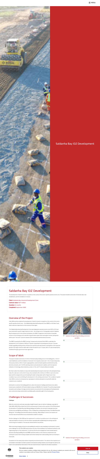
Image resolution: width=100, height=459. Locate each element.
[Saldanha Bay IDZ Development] (77, 325)
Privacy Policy (56, 452)
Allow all (88, 448)
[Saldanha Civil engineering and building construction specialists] (77, 337)
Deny (87, 452)
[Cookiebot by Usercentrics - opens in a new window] (9, 456)
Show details (22, 456)
